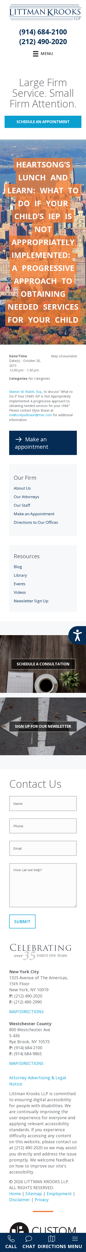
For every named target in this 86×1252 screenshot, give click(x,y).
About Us (22, 488)
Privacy (42, 1199)
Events (19, 583)
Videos (20, 592)
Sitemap (33, 1193)
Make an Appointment (34, 513)
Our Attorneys (26, 496)
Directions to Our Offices (36, 522)
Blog (18, 566)
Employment (59, 1193)
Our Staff (22, 505)
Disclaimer (19, 1199)
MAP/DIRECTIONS (26, 1011)
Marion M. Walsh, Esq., (26, 391)
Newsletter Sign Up (31, 600)
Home (15, 1193)
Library (20, 575)
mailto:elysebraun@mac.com (30, 415)
